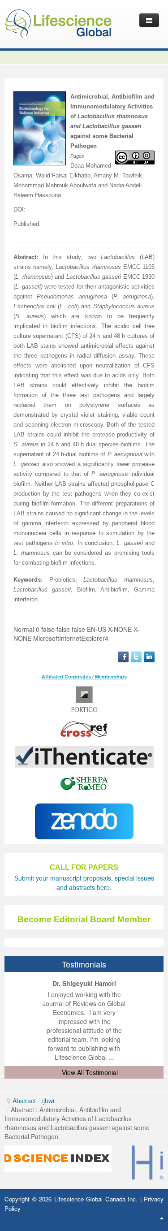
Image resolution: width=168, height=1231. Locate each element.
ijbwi (48, 1100)
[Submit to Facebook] (123, 656)
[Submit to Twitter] (136, 656)
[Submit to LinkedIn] (149, 656)
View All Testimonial (90, 1072)
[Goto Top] (162, 1217)
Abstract (24, 1100)
